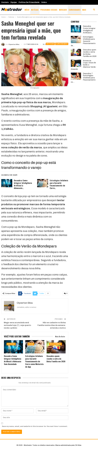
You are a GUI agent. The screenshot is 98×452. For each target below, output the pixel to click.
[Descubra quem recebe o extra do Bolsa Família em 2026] (56, 346)
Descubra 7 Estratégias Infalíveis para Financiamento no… (83, 78)
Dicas (31, 344)
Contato (5, 2)
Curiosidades (75, 9)
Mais (84, 9)
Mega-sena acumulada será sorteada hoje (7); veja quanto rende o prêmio (17, 325)
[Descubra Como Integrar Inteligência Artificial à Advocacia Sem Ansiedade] (6, 183)
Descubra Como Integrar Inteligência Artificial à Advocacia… (23, 184)
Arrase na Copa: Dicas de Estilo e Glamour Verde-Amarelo (83, 65)
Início (26, 9)
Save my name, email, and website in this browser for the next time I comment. (35, 426)
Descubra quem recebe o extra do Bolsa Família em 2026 (89, 53)
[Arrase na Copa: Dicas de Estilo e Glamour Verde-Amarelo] (76, 63)
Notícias (35, 9)
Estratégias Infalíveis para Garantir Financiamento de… (83, 41)
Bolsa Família (55, 344)
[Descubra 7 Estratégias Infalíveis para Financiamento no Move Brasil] (76, 76)
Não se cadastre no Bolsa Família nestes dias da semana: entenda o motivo (52, 325)
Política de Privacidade (29, 2)
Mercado (63, 9)
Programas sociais (48, 9)
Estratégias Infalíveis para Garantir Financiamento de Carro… (59, 184)
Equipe (14, 2)
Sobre (44, 2)
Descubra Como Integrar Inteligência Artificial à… (89, 29)
